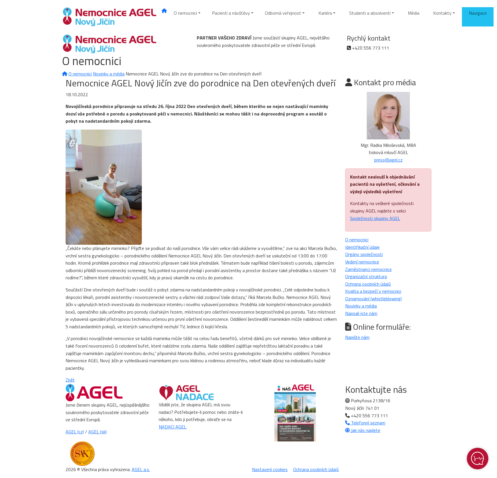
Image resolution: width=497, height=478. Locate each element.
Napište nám (357, 337)
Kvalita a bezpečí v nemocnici (373, 291)
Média (413, 13)
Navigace (478, 13)
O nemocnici (185, 13)
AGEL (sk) (97, 431)
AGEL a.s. (141, 469)
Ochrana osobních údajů (368, 283)
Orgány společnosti (364, 254)
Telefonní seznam (367, 422)
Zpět (70, 379)
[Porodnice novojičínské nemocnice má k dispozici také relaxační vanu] (104, 186)
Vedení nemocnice (362, 261)
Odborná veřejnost (283, 13)
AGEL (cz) (75, 431)
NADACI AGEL (172, 426)
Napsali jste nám (361, 313)
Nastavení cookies (270, 469)
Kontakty (442, 13)
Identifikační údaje (362, 247)
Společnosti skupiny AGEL (375, 218)
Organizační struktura (366, 276)
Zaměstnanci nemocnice (368, 269)
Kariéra (325, 13)
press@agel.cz (388, 159)
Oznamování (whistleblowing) (373, 298)
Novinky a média (109, 73)
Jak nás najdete (365, 430)
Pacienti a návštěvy (231, 13)
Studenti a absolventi (370, 13)
